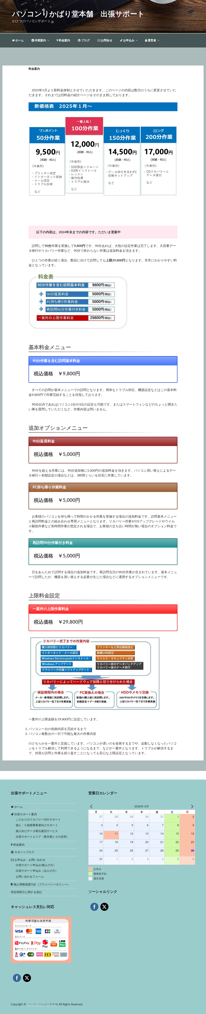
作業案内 (40, 40)
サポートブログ (24, 852)
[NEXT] (191, 806)
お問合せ (106, 40)
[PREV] (92, 806)
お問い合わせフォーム (30, 876)
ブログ (85, 40)
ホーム (19, 40)
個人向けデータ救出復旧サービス (37, 831)
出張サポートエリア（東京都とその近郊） (42, 836)
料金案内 (64, 40)
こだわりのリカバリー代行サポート (38, 819)
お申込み (128, 40)
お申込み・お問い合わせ (29, 860)
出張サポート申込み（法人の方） (37, 870)
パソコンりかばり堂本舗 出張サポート (78, 14)
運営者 (151, 40)
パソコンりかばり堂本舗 (42, 1004)
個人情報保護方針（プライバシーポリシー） (41, 884)
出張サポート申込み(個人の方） (36, 865)
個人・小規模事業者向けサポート (37, 825)
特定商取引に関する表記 (26, 892)
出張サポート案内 (25, 814)
